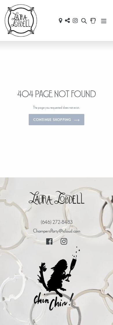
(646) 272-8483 (57, 222)
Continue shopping (52, 119)
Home (21, 20)
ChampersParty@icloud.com (56, 231)
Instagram (75, 20)
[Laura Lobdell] (56, 199)
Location (60, 20)
